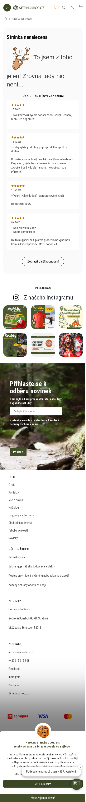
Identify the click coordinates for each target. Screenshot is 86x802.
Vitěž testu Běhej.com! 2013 (25, 627)
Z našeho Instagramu (48, 297)
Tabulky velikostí (18, 530)
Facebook (14, 668)
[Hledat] (64, 7)
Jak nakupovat (17, 557)
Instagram (14, 677)
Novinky (13, 538)
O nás (12, 484)
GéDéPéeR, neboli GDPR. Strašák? (28, 618)
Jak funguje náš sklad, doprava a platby (32, 566)
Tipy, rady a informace (21, 515)
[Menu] (7, 8)
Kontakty (14, 492)
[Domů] (6, 16)
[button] (77, 784)
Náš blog (14, 507)
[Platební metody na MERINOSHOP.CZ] (18, 716)
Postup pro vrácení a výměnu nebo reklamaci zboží (39, 575)
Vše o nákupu (16, 500)
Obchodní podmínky (20, 522)
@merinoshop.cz (19, 693)
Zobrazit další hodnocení (43, 261)
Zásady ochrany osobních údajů (28, 585)
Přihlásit (18, 451)
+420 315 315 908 (19, 660)
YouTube (14, 685)
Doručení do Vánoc (20, 609)
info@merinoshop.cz (21, 652)
